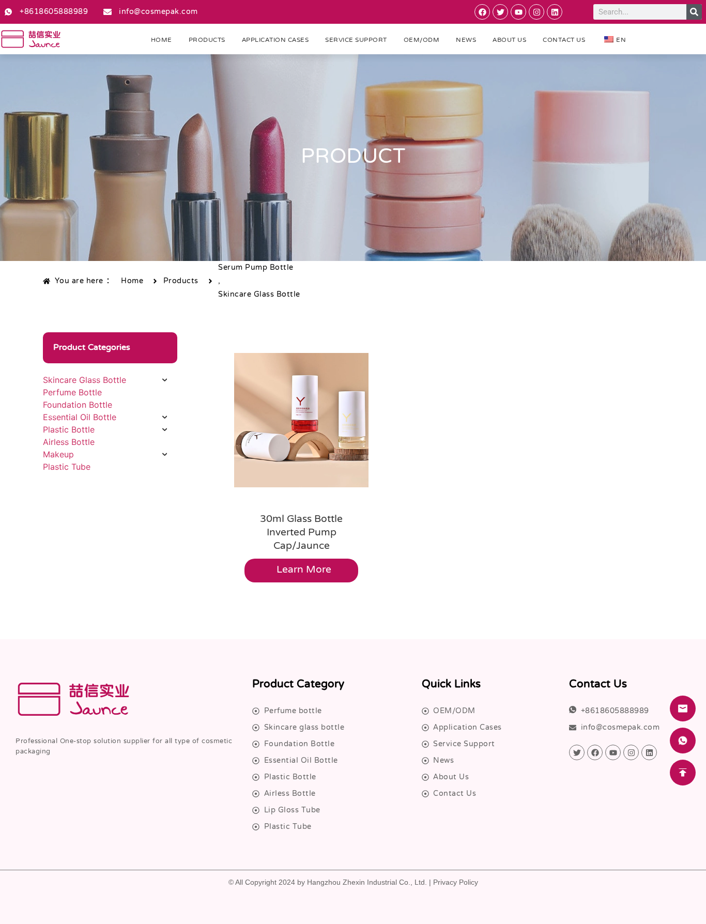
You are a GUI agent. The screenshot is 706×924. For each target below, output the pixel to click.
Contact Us (564, 40)
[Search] (694, 12)
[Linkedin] (554, 12)
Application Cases (275, 40)
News (466, 40)
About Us (509, 40)
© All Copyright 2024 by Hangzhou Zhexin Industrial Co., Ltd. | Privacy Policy (353, 882)
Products (207, 40)
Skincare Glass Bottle (259, 294)
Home (161, 40)
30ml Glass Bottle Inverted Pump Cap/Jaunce (301, 533)
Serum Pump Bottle (256, 267)
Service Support (356, 40)
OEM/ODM (422, 40)
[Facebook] (482, 12)
